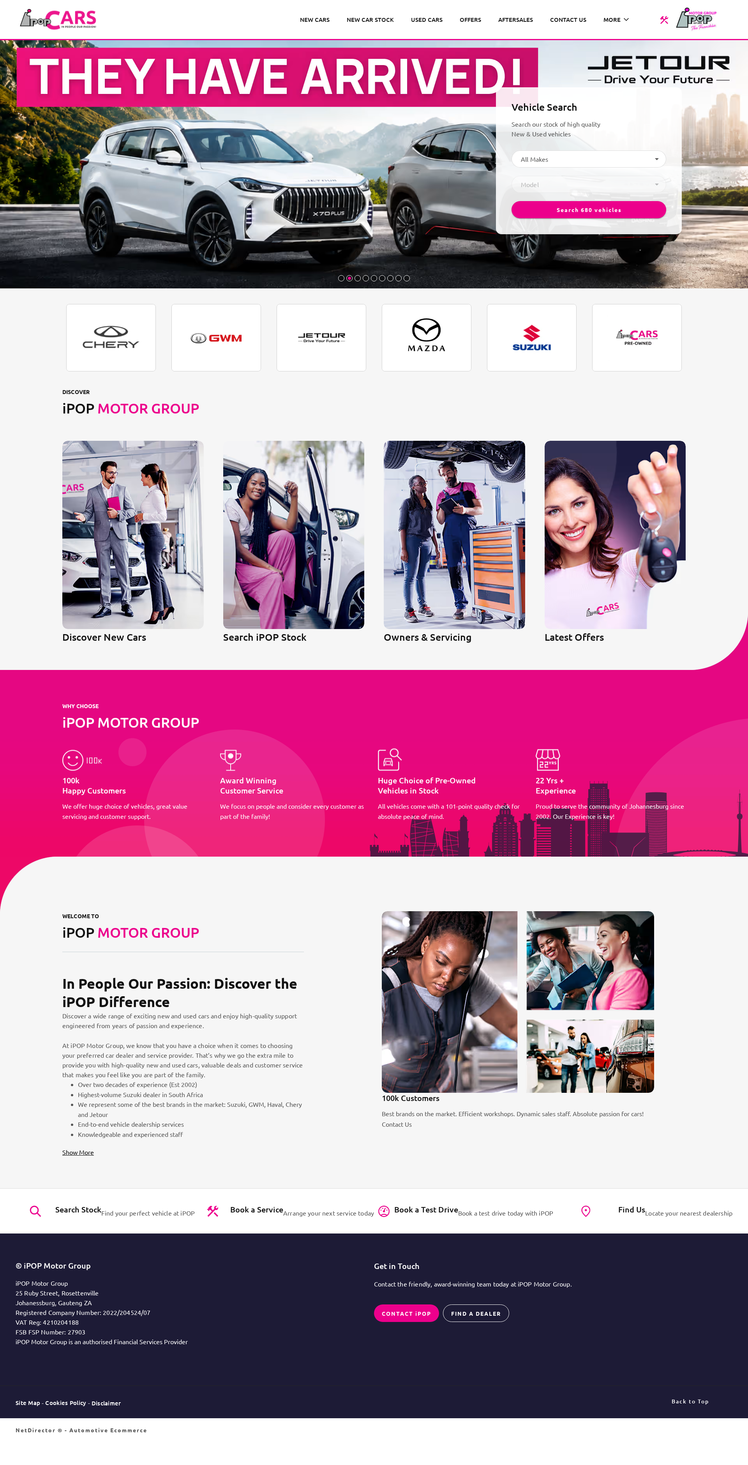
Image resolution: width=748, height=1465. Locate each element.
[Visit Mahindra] (637, 337)
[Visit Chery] (111, 337)
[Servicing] (664, 19)
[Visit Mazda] (426, 337)
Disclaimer (106, 1403)
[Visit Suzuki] (531, 337)
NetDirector (37, 1429)
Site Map (28, 1403)
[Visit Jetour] (321, 337)
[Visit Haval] (216, 337)
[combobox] (589, 159)
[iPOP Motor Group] (60, 19)
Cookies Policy (65, 1403)
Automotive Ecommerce (108, 1429)
